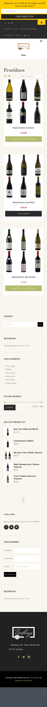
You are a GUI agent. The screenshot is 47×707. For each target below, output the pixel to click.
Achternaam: (8, 558)
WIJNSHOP (8, 29)
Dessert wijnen (11, 383)
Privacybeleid (34, 678)
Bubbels (9, 370)
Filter (10, 407)
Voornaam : (8, 550)
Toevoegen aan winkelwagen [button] (23, 139)
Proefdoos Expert (23, 128)
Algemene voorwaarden (23, 681)
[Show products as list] (9, 76)
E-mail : (9, 566)
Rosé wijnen (10, 380)
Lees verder (23, 213)
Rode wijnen (10, 376)
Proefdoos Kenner (23, 203)
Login (28, 35)
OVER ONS (9, 35)
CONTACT (18, 35)
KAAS (16, 29)
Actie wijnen (10, 366)
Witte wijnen (10, 373)
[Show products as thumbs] (5, 76)
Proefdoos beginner (24, 277)
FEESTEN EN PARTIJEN (28, 29)
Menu (23, 55)
